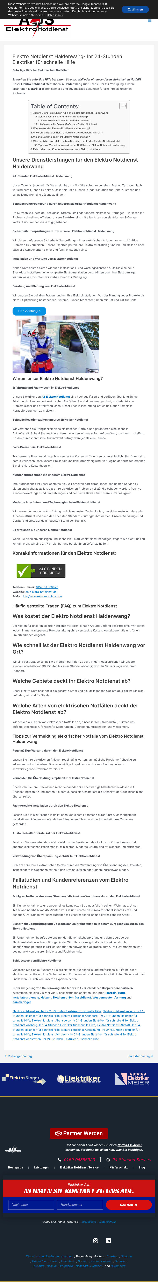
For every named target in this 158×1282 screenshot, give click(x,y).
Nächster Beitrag (140, 1056)
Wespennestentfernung (109, 997)
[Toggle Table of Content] (120, 105)
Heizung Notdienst (54, 997)
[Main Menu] (150, 20)
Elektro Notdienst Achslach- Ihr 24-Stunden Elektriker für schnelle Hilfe (79, 1034)
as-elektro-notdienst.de (41, 591)
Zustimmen (135, 9)
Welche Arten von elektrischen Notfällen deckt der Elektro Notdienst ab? (76, 141)
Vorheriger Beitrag (18, 1056)
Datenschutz (107, 1221)
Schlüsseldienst (79, 997)
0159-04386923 (47, 587)
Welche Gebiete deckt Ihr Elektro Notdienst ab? (61, 136)
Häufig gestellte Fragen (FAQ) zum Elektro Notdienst (67, 124)
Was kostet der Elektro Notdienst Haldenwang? (61, 128)
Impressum (88, 1221)
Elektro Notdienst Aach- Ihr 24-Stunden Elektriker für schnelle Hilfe (57, 1011)
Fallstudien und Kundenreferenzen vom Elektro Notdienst (67, 149)
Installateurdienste (26, 997)
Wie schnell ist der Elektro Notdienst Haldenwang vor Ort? (68, 132)
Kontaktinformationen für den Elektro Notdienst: (67, 120)
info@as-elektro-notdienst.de (42, 596)
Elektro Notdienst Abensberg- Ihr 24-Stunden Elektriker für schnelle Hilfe (80, 1020)
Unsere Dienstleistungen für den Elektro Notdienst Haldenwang (71, 112)
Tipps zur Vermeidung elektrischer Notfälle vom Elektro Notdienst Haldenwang (81, 145)
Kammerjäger (22, 1002)
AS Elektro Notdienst (56, 396)
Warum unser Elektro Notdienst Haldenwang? (63, 116)
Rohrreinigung (115, 992)
